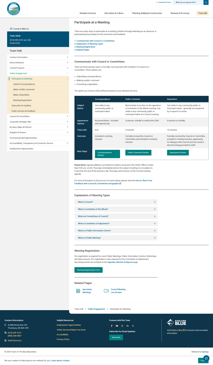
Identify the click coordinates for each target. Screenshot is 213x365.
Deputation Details (178, 152)
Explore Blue (176, 330)
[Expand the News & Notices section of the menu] (67, 62)
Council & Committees (20, 116)
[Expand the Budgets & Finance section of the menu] (67, 132)
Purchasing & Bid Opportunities (23, 138)
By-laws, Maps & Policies (21, 127)
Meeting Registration (22, 100)
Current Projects (17, 68)
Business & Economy (180, 13)
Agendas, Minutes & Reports (120, 262)
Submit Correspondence (24, 84)
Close (203, 360)
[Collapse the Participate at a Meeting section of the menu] (67, 78)
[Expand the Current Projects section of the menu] (67, 67)
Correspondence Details (105, 153)
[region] (141, 128)
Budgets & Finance (18, 132)
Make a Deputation (21, 95)
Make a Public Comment (24, 89)
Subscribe (116, 337)
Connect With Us (21, 29)
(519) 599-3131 (14, 333)
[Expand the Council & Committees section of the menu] (67, 116)
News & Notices (17, 62)
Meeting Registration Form (88, 270)
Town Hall (202, 13)
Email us (14, 43)
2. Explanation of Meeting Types (88, 44)
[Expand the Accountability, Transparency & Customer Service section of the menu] (67, 143)
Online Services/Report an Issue (71, 330)
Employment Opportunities (21, 148)
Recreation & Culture (114, 13)
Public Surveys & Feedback (23, 111)
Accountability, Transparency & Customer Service (31, 143)
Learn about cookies (60, 360)
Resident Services (88, 13)
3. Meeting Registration (84, 47)
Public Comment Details (138, 152)
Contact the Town (164, 2)
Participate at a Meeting (22, 79)
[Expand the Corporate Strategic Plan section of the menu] (67, 121)
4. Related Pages (81, 50)
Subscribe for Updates (21, 105)
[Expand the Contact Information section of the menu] (67, 57)
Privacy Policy (63, 339)
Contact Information (19, 57)
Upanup (205, 352)
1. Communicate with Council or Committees (94, 41)
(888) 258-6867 (14, 336)
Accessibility (62, 334)
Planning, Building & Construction (147, 13)
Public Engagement (18, 73)
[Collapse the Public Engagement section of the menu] (67, 73)
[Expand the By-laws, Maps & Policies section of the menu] (67, 127)
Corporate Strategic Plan (20, 122)
